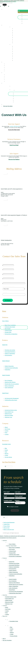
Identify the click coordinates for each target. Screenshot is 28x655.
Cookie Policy (6, 524)
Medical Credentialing (10, 353)
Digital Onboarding (9, 366)
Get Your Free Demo (8, 462)
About (6, 427)
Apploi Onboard (6, 360)
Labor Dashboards (9, 387)
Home (4, 311)
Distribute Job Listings (10, 350)
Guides (6, 455)
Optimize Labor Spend (10, 326)
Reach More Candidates (10, 325)
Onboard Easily (8, 330)
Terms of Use (6, 527)
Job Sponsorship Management (12, 398)
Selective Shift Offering (10, 382)
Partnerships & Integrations (11, 334)
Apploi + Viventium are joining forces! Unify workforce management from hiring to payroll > (12, 1)
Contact (7, 434)
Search (4, 4)
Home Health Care (9, 411)
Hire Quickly (8, 328)
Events (6, 450)
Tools (6, 451)
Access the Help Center (14, 129)
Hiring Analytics (8, 355)
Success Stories (8, 457)
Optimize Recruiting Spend (11, 400)
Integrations (7, 369)
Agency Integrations (9, 385)
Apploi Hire (4, 344)
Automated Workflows (10, 351)
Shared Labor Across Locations (12, 383)
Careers (6, 430)
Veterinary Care (8, 417)
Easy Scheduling (8, 380)
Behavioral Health (9, 415)
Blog (6, 448)
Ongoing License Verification (11, 367)
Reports (6, 453)
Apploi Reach (5, 393)
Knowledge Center (6, 444)
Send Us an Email (14, 145)
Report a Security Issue (8, 529)
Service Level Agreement (9, 522)
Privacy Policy (6, 526)
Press (6, 432)
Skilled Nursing (8, 413)
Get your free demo (7, 640)
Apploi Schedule (6, 375)
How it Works (5, 321)
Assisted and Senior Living (11, 410)
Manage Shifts (8, 332)
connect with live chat (15, 126)
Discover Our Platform (14, 159)
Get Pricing (7, 429)
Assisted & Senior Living (10, 596)
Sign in (4, 638)
